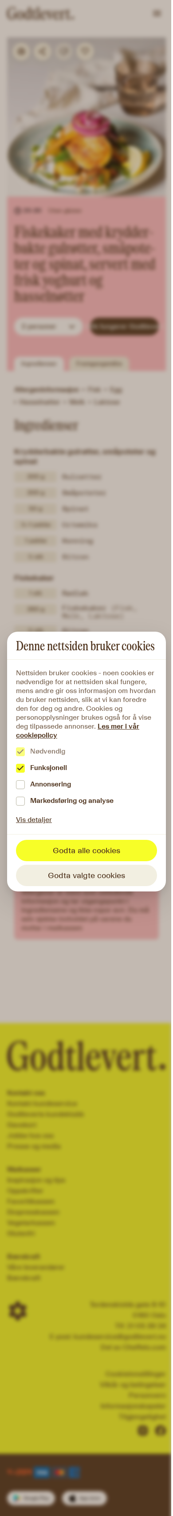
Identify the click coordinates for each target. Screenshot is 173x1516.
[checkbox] (20, 751)
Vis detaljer (34, 819)
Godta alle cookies (86, 850)
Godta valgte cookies (86, 875)
